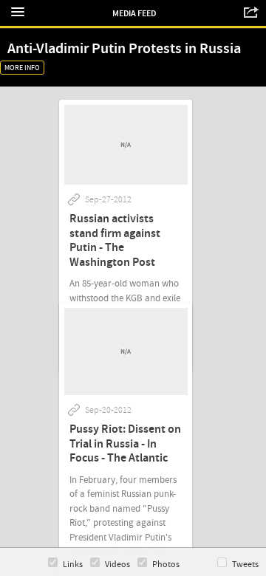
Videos (117, 564)
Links (73, 564)
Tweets (245, 564)
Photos (166, 564)
